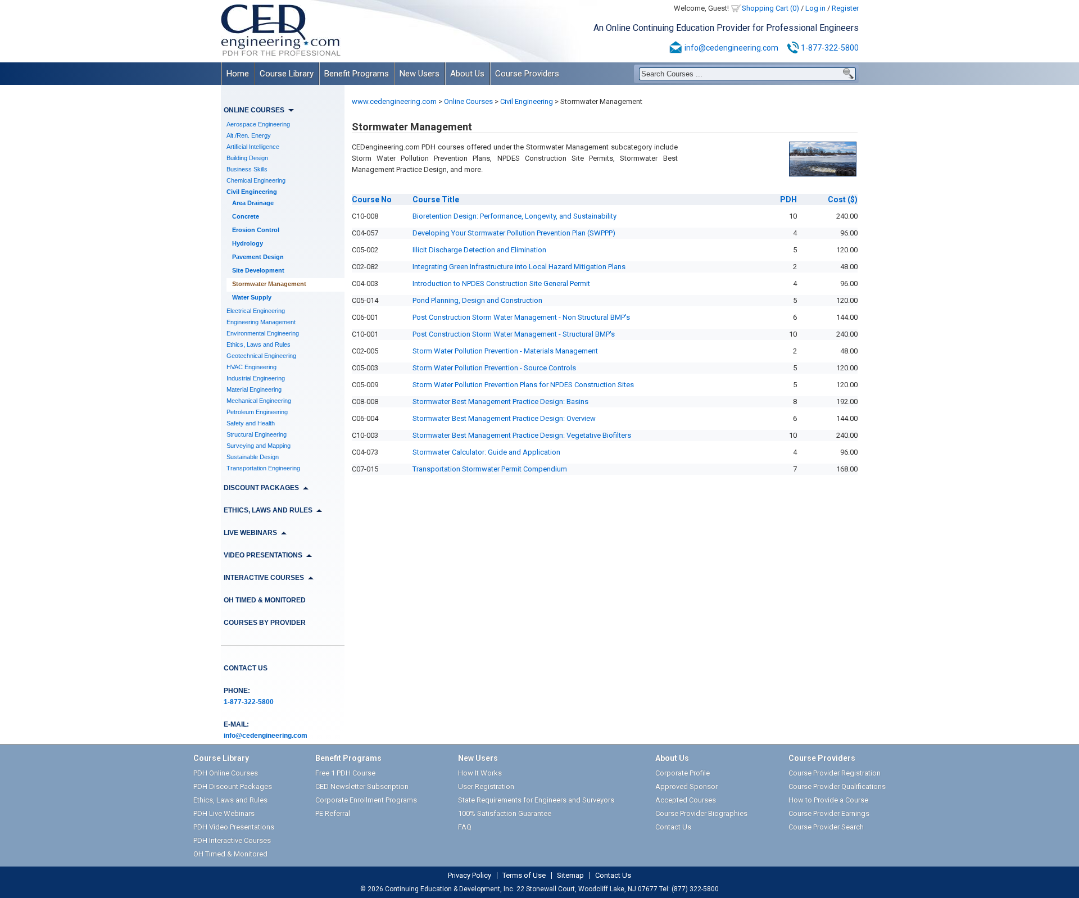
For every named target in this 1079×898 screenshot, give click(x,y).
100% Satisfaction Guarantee (504, 813)
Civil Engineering (251, 191)
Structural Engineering (256, 434)
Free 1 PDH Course (345, 773)
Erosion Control (255, 229)
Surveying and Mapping (258, 445)
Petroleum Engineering (257, 412)
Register (845, 8)
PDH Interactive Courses (232, 840)
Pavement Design (258, 256)
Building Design (247, 158)
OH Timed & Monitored (265, 600)
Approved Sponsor (686, 786)
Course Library (287, 74)
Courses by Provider (265, 623)
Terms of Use (524, 875)
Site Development (258, 270)
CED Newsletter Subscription (362, 786)
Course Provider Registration (834, 773)
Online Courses (468, 101)
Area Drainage (253, 202)
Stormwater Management (269, 283)
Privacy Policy (469, 875)
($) (843, 199)
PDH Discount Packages (232, 786)
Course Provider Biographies (701, 813)
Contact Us (246, 668)
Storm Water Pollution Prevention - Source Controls (494, 368)
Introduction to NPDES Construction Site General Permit (501, 283)
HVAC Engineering (251, 367)
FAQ (465, 827)
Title (435, 199)
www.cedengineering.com (394, 101)
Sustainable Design (252, 456)
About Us (467, 74)
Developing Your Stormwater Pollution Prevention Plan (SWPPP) (513, 233)
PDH (788, 199)
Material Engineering (254, 389)
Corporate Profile (682, 773)
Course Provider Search (826, 827)
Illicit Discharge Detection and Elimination (479, 250)
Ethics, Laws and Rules (258, 344)
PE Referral (332, 813)
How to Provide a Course (828, 800)
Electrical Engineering (255, 310)
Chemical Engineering (255, 180)
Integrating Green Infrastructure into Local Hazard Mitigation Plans (518, 266)
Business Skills (247, 169)
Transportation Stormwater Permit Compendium (489, 469)
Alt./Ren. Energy (248, 135)
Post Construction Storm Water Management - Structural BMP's (513, 334)
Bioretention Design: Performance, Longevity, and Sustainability (514, 216)
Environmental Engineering (262, 333)
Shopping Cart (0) (770, 8)
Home (237, 74)
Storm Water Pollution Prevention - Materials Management (505, 351)
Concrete (245, 216)
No (372, 199)
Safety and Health (250, 423)
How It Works (480, 773)
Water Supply (251, 297)
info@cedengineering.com (731, 47)
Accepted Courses (685, 800)
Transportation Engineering (263, 468)
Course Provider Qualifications (837, 786)
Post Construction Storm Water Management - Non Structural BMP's (521, 317)
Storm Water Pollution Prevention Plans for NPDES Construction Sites (523, 384)
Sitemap (570, 875)
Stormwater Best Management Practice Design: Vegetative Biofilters (521, 435)
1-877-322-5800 (830, 47)
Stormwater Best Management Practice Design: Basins (500, 401)
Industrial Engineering (255, 378)
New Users (419, 74)
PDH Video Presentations (233, 827)
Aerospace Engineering (258, 124)
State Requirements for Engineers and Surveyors (536, 800)
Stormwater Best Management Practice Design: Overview (504, 418)
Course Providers (527, 74)
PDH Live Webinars (224, 813)
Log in (815, 8)
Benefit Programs (356, 74)
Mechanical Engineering (258, 400)
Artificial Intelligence (252, 146)
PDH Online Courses (225, 773)
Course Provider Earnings (828, 813)
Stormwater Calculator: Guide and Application (486, 452)
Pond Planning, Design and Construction (477, 300)
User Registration (486, 786)
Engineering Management (261, 322)
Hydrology (247, 243)
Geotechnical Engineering (261, 355)
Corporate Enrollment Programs (366, 800)
